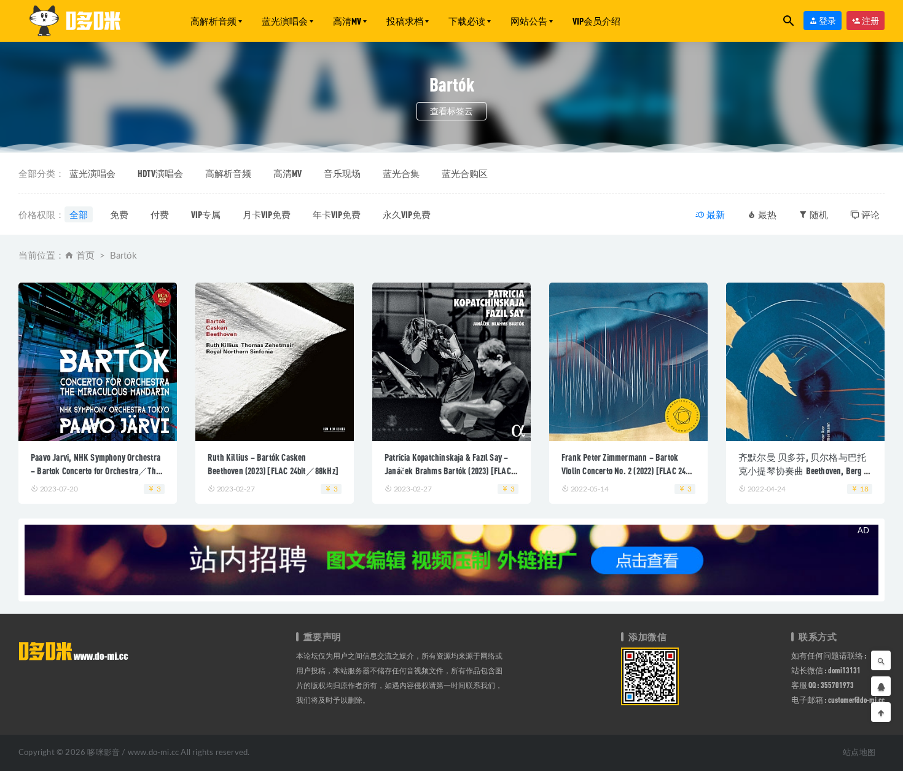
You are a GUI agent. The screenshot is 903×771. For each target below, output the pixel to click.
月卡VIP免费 (267, 214)
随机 (818, 214)
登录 (827, 20)
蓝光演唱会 (285, 20)
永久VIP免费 (407, 214)
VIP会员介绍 (596, 20)
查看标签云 (451, 111)
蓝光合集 (401, 173)
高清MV (347, 20)
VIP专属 (206, 214)
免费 (119, 214)
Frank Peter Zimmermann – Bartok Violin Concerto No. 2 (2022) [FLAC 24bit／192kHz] (627, 471)
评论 (869, 214)
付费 (159, 214)
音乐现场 (342, 173)
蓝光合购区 (465, 173)
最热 (766, 214)
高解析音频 (213, 20)
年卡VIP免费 (337, 214)
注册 (870, 20)
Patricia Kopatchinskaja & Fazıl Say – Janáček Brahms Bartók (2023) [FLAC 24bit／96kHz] (448, 471)
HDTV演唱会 (160, 173)
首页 (85, 255)
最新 (715, 214)
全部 (78, 214)
